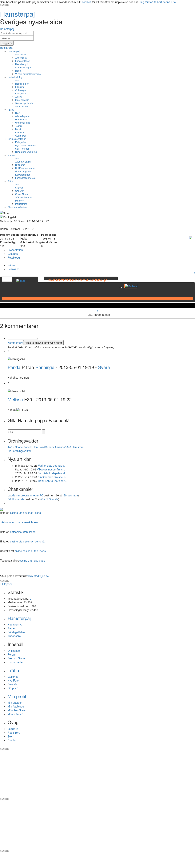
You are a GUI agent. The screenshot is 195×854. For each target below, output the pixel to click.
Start (17, 80)
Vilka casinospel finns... (51, 469)
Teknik (18, 125)
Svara (104, 367)
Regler (18, 70)
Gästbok (13, 254)
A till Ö (18, 96)
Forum (12, 654)
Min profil (17, 696)
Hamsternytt (21, 64)
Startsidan (20, 54)
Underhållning (15, 77)
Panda (14, 367)
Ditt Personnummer (25, 168)
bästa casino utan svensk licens (19, 522)
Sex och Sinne (16, 658)
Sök (10, 736)
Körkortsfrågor (22, 174)
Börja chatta (70, 495)
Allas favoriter (22, 106)
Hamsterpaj (14, 51)
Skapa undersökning (26, 151)
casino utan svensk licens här (28, 541)
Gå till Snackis (49, 499)
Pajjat (11, 109)
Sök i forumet (22, 148)
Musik (18, 129)
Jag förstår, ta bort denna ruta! (158, 2)
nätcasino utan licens (22, 532)
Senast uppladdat (24, 103)
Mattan (11, 155)
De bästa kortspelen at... (52, 473)
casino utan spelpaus (32, 560)
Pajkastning (21, 203)
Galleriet (19, 190)
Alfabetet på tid (23, 161)
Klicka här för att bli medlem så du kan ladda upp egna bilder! (77, 282)
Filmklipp (20, 86)
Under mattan (16, 662)
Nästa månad (140, 287)
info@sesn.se (132, 746)
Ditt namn (20, 164)
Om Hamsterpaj (23, 67)
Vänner (12, 265)
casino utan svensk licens (25, 513)
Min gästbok (15, 702)
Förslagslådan (22, 60)
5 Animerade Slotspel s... (53, 477)
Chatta (12, 740)
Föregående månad (116, 287)
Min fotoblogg (16, 706)
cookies (86, 2)
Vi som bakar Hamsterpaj (28, 73)
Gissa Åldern (22, 194)
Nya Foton (14, 680)
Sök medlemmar (23, 197)
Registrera (14, 732)
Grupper (13, 688)
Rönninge (44, 367)
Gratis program (23, 171)
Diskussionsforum (17, 138)
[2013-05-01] (130, 286)
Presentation (15, 250)
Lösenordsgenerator (25, 177)
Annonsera (21, 57)
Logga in (13, 729)
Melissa (15, 399)
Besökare (13, 269)
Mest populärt (22, 99)
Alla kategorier (22, 116)
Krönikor (19, 132)
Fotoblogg (14, 257)
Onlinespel (20, 90)
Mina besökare (17, 710)
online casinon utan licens (30, 551)
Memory (19, 200)
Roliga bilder (22, 83)
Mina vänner (15, 714)
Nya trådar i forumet (25, 145)
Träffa (10, 181)
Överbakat (20, 135)
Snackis (19, 187)
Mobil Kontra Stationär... (52, 481)
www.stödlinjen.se (38, 576)
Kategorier (20, 93)
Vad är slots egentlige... (52, 465)
